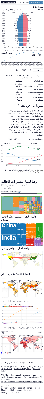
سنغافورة (18, 83)
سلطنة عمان (38, 97)
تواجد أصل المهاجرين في (16, 248)
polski (29, 390)
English (13, 388)
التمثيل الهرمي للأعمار (9, 362)
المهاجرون (7, 50)
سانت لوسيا (38, 89)
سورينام (19, 92)
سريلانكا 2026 (16, 50)
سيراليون (18, 97)
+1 (20, 70)
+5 (17, 70)
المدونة (5, 366)
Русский (15, 392)
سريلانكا (40, 94)
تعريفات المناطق (16, 366)
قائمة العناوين (24, 2)
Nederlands (20, 390)
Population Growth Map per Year (22, 328)
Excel (35, 50)
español (21, 388)
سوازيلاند (18, 86)
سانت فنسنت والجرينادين (33, 86)
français (30, 388)
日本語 (4, 390)
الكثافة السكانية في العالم (15, 274)
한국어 (11, 390)
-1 (28, 70)
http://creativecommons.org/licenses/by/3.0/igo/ (22, 381)
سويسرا (19, 94)
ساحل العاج (38, 81)
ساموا (40, 83)
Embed (41, 50)
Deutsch (4, 388)
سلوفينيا (19, 81)
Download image (27, 50)
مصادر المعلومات (26, 362)
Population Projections (15, 301)
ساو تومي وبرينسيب (35, 92)
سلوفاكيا (39, 100)
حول (41, 366)
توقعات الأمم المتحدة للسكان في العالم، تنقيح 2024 (20, 170)
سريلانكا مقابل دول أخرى (36, 2)
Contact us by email (22, 369)
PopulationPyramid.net (9, 2)
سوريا (20, 89)
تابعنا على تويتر (6, 369)
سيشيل (19, 100)
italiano (38, 388)
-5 (31, 70)
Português (5, 392)
